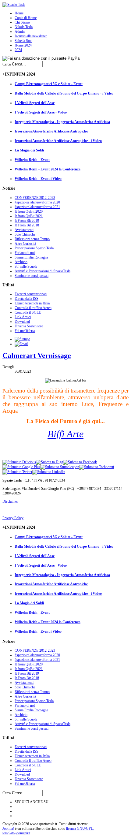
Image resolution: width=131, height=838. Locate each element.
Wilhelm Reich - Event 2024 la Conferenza (47, 169)
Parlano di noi (25, 253)
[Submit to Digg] (49, 462)
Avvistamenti (24, 230)
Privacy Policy (12, 518)
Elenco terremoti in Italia (32, 303)
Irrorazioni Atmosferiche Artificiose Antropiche (51, 131)
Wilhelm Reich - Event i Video (38, 179)
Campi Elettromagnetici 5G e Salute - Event (49, 84)
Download (22, 321)
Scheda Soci (23, 41)
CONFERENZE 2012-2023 (35, 198)
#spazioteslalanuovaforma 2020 (37, 202)
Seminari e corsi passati (31, 276)
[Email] (21, 344)
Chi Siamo (22, 22)
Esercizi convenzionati (31, 294)
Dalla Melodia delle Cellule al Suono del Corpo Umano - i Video (64, 93)
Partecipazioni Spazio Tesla (34, 248)
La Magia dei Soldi (29, 150)
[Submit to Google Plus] (21, 467)
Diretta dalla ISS (26, 298)
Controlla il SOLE (28, 312)
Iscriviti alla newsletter (31, 36)
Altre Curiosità (25, 243)
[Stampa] (22, 339)
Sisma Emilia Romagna (31, 257)
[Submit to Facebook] (80, 462)
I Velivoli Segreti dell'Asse (35, 103)
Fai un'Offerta (25, 331)
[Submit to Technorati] (96, 467)
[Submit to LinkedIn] (48, 472)
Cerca (6, 64)
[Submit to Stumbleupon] (59, 467)
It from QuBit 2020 (29, 211)
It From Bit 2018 (27, 225)
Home (19, 13)
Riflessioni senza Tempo (32, 239)
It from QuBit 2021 (29, 216)
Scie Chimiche (25, 234)
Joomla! (8, 828)
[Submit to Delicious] (19, 462)
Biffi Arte (65, 433)
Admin (20, 31)
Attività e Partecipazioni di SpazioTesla (42, 271)
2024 (18, 50)
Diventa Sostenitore (29, 326)
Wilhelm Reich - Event (32, 160)
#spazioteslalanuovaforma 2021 (37, 207)
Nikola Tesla (24, 27)
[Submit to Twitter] (17, 472)
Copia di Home (26, 18)
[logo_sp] (13, 4)
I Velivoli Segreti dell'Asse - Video (41, 112)
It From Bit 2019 (27, 220)
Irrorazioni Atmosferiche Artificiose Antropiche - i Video (58, 141)
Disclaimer (10, 501)
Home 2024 (23, 45)
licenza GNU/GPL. (80, 828)
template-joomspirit (16, 833)
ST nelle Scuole (26, 266)
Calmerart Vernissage (36, 355)
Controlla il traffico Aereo (33, 308)
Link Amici (23, 317)
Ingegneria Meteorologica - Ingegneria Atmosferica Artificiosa (62, 122)
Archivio (21, 262)
